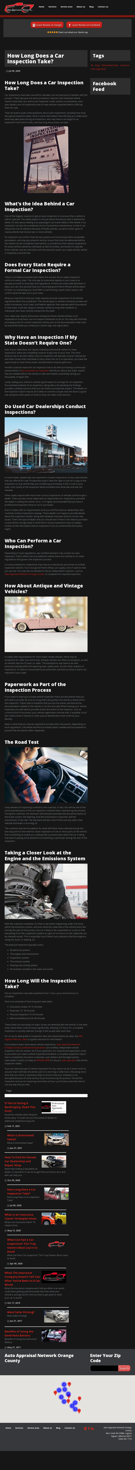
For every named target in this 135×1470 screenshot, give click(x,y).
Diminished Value (110, 65)
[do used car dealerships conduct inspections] (46, 444)
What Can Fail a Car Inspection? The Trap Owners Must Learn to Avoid (22, 1245)
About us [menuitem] (81, 6)
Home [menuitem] (41, 6)
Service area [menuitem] (66, 6)
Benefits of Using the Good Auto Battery (19, 1333)
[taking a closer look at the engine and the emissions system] (46, 891)
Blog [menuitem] (91, 6)
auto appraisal (69, 1060)
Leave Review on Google (49, 24)
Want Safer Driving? (21, 1312)
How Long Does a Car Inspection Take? (21, 1191)
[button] (68, 1401)
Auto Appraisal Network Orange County (24, 574)
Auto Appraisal (98, 69)
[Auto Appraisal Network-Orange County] (19, 8)
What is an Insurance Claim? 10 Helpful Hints (20, 1216)
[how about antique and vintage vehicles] (46, 624)
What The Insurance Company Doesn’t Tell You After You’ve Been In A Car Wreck (22, 1278)
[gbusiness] (85, 1428)
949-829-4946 (43, 1060)
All (92, 65)
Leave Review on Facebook (86, 24)
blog (97, 65)
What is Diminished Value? (20, 1137)
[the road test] (46, 774)
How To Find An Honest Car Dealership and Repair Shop (20, 1161)
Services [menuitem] (52, 6)
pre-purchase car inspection (35, 370)
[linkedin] (92, 1428)
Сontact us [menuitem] (103, 6)
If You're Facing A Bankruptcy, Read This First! (20, 1107)
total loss (124, 65)
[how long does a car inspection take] (46, 159)
